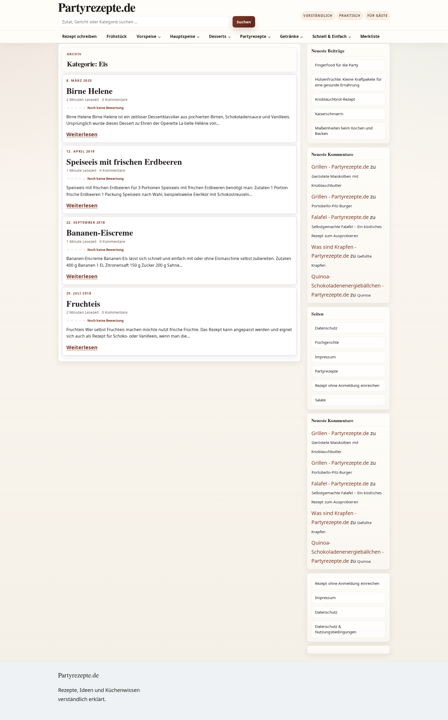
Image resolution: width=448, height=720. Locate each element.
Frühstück (117, 36)
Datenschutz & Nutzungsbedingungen (335, 629)
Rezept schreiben (79, 36)
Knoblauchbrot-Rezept (335, 99)
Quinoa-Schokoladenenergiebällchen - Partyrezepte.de (347, 285)
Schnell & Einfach (329, 36)
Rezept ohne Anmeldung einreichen (347, 385)
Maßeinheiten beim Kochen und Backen (344, 130)
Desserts (217, 36)
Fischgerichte (327, 342)
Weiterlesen (81, 134)
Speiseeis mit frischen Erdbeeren (124, 161)
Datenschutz (326, 328)
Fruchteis (83, 303)
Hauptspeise (182, 36)
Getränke (289, 36)
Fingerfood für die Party (336, 64)
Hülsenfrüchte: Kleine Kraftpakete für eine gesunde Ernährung (348, 82)
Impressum (325, 356)
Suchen (244, 21)
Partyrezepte (253, 36)
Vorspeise (146, 36)
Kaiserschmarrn (329, 113)
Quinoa (363, 295)
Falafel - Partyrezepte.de (340, 217)
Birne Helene (89, 91)
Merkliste (370, 36)
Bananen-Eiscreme (99, 232)
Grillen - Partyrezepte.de (340, 166)
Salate (320, 399)
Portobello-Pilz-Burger (332, 205)
